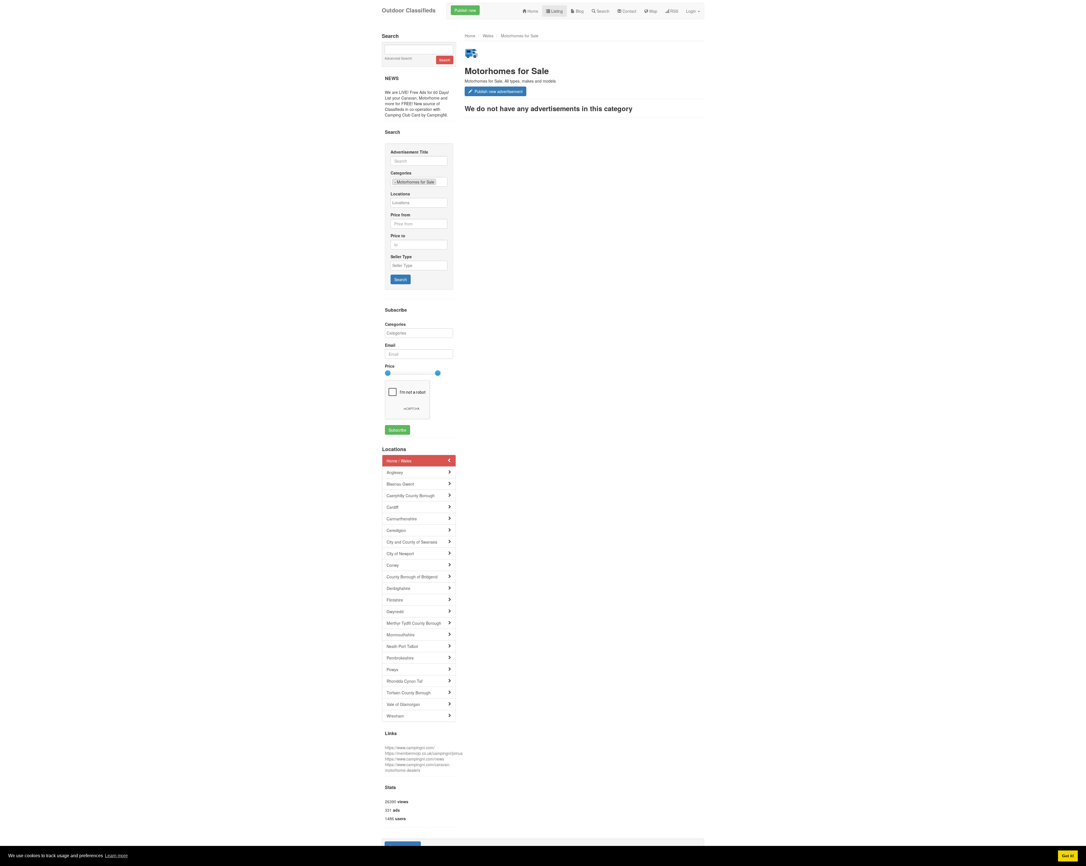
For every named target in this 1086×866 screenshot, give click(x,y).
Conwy (393, 565)
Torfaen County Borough (409, 692)
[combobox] (419, 182)
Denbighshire (398, 588)
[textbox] (439, 181)
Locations (400, 194)
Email (390, 345)
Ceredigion (396, 530)
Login (691, 11)
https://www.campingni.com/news (414, 759)
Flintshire (395, 600)
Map (652, 11)
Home (532, 11)
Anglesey (395, 472)
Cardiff (392, 507)
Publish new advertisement (497, 91)
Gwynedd (395, 611)
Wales (488, 35)
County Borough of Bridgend (412, 577)
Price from (400, 214)
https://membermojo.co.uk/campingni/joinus (424, 753)
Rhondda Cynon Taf (405, 681)
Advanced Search (398, 58)
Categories (401, 173)
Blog (579, 11)
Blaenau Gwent (400, 484)
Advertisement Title (409, 152)
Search (602, 11)
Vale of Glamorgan (403, 704)
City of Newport (400, 553)
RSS (673, 11)
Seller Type (401, 256)
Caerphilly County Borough (411, 495)
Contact (628, 11)
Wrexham (395, 716)
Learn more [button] (116, 855)
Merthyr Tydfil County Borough (414, 623)
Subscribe (397, 430)
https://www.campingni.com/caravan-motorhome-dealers (418, 767)
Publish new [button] (465, 10)
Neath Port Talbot (402, 646)
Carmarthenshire (402, 519)
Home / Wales (399, 461)
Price (390, 366)
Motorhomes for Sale (519, 35)
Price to (398, 235)
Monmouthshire (401, 634)
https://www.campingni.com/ (410, 747)
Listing (556, 11)
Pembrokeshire (400, 658)
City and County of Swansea (412, 542)
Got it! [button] (1068, 856)
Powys (392, 669)
